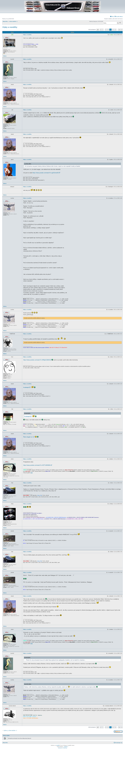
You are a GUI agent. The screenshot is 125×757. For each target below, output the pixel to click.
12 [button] (112, 29)
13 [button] (115, 29)
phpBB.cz (66, 746)
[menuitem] (112, 16)
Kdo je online (6, 735)
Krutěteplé (26, 387)
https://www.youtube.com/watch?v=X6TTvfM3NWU (37, 465)
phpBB (57, 745)
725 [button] (119, 29)
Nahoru (4, 55)
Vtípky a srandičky (9, 27)
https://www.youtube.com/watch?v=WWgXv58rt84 (36, 360)
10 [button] (108, 29)
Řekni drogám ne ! (28, 437)
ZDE (32, 472)
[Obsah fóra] (62, 11)
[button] (97, 30)
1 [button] (102, 29)
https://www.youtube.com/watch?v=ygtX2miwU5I (46, 172)
